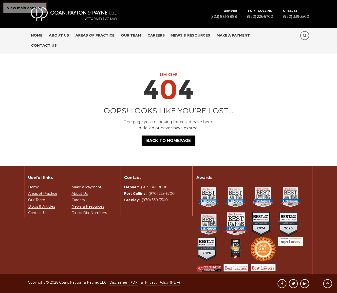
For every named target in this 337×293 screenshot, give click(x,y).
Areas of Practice (94, 35)
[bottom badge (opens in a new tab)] (208, 268)
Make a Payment (233, 35)
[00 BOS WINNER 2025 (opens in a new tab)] (263, 249)
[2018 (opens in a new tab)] (208, 197)
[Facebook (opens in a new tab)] (282, 283)
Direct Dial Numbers (89, 213)
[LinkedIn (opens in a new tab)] (304, 283)
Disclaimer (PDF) (123, 282)
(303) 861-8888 (223, 14)
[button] (304, 35)
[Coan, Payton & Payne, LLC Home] (74, 9)
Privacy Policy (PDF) (162, 282)
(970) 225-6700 (260, 14)
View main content (25, 8)
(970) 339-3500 (296, 14)
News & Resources (190, 35)
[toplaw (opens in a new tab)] (236, 249)
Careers (156, 35)
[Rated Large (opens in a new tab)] (290, 242)
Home (36, 35)
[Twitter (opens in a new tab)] (293, 283)
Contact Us (44, 45)
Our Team (131, 35)
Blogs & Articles (41, 207)
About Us (59, 35)
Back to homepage (168, 140)
